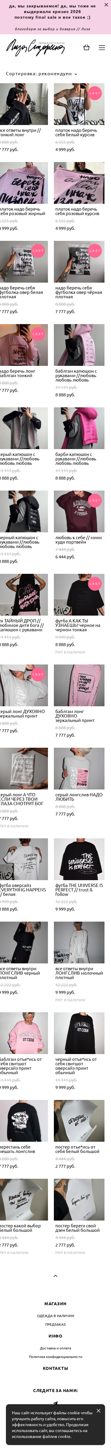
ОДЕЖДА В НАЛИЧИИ (55, 1316)
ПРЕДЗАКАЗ (55, 1324)
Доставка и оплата (55, 1348)
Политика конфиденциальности (55, 1356)
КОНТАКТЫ (55, 1368)
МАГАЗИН (55, 1303)
